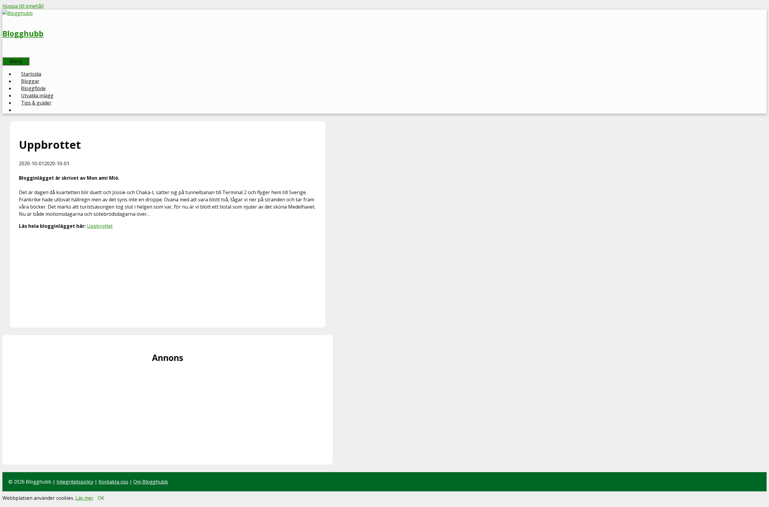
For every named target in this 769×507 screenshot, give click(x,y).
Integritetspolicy (74, 481)
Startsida (31, 74)
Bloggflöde (33, 88)
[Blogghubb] (17, 13)
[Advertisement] (167, 276)
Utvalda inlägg (37, 95)
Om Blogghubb (150, 481)
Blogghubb (23, 33)
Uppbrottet (100, 226)
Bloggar (30, 81)
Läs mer (84, 498)
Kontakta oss (113, 481)
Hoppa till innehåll (23, 6)
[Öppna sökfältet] (9, 53)
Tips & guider (36, 102)
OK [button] (101, 498)
